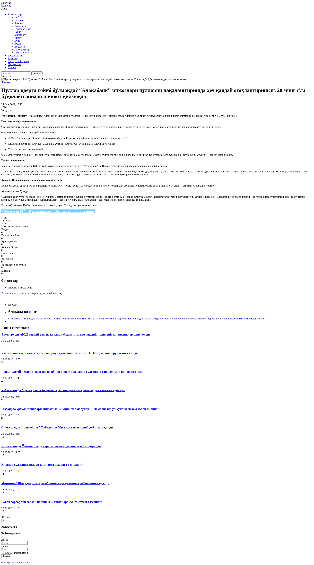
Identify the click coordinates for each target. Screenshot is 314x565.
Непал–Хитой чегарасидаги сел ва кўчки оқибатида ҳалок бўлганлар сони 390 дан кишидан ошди (72, 371)
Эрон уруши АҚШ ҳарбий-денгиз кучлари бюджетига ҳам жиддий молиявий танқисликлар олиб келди (75, 334)
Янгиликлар (15, 14)
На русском (14, 64)
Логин (5, 539)
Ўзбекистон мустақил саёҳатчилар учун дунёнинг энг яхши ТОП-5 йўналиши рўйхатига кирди (69, 353)
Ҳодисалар (20, 26)
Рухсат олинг (8, 293)
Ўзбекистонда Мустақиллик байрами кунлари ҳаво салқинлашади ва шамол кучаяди (63, 390)
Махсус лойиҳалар (18, 61)
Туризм (18, 31)
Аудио (17, 43)
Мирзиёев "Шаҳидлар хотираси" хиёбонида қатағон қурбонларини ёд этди (55, 483)
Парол (4, 546)
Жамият (18, 23)
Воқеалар (19, 46)
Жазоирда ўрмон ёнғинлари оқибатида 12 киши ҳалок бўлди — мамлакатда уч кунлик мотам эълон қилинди (80, 409)
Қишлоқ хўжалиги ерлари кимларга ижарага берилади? (42, 464)
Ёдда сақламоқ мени (16, 552)
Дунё (17, 40)
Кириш (12, 67)
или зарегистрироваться (14, 562)
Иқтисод (19, 20)
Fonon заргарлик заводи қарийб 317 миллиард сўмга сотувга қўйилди (51, 502)
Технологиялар (22, 29)
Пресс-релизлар (23, 52)
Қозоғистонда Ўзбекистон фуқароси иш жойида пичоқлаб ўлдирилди (51, 446)
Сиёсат (18, 17)
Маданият (20, 34)
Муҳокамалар (22, 49)
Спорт (17, 37)
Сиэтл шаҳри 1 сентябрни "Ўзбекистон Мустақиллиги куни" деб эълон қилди (57, 427)
